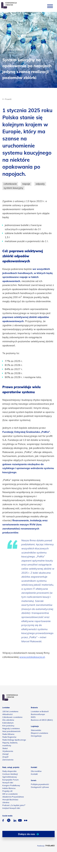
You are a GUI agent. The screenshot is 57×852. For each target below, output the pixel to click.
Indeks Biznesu (9, 788)
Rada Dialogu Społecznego (14, 740)
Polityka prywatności (40, 784)
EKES (33, 717)
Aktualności (7, 714)
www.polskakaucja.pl (32, 656)
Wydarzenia (7, 751)
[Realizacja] (50, 846)
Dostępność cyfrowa (40, 787)
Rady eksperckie (9, 771)
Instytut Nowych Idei (11, 808)
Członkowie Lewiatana (12, 717)
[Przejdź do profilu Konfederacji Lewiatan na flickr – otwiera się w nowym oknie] (26, 821)
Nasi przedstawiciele (11, 731)
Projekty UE (7, 791)
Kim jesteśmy (8, 725)
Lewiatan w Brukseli (40, 711)
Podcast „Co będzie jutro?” (13, 805)
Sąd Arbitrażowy (9, 777)
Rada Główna (8, 734)
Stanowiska (36, 730)
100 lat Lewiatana (10, 711)
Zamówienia (7, 759)
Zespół (5, 757)
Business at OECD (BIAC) (42, 720)
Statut (5, 748)
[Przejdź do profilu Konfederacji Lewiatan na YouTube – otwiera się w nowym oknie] (20, 820)
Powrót (8, 99)
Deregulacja (36, 736)
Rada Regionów (9, 737)
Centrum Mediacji (10, 774)
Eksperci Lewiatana (39, 733)
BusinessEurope (38, 714)
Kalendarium (8, 723)
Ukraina (5, 802)
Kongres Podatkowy (11, 785)
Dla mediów (36, 771)
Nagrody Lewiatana (11, 728)
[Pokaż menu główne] (50, 6)
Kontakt (34, 774)
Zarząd (5, 754)
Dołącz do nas (26, 834)
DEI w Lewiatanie (10, 794)
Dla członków (8, 720)
